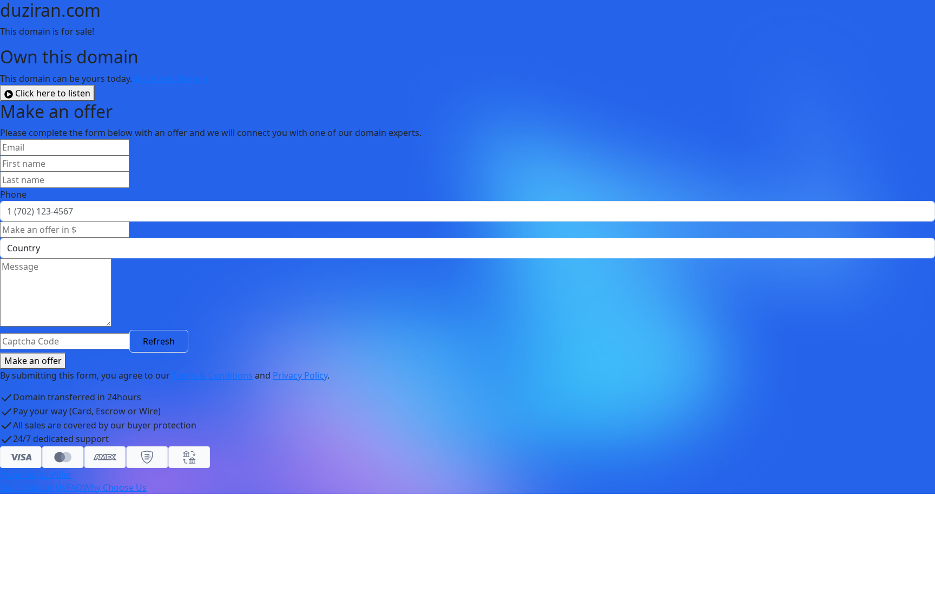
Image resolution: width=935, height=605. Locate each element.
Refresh (159, 341)
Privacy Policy (300, 375)
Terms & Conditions (212, 375)
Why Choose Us (115, 487)
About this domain (170, 78)
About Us (47, 487)
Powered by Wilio (35, 474)
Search (14, 487)
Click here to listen (52, 93)
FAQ (74, 487)
